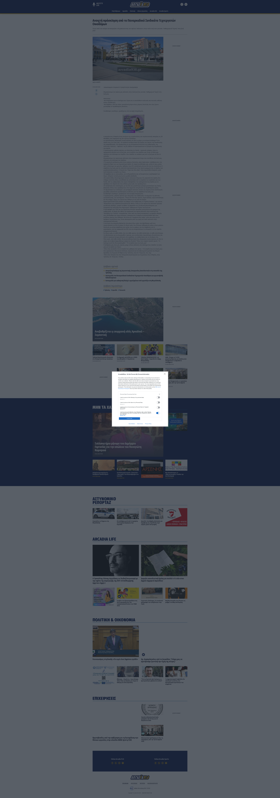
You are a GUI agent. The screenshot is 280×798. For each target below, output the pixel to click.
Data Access (140, 423)
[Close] (165, 374)
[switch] (158, 397)
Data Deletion (132, 423)
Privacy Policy (148, 423)
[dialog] (140, 399)
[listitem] (140, 394)
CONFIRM (129, 418)
